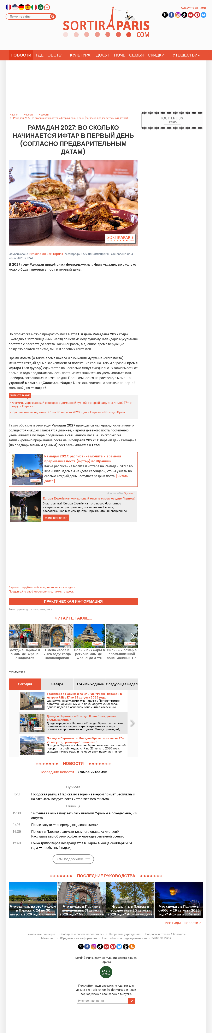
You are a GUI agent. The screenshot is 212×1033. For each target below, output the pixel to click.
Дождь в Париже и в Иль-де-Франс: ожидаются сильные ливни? (25, 654)
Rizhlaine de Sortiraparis (46, 254)
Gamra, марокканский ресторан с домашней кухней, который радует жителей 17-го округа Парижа (71, 404)
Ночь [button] (119, 55)
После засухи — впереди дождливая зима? (64, 824)
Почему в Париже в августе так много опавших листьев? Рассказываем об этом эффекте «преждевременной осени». (77, 834)
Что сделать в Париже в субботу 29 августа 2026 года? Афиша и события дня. (179, 910)
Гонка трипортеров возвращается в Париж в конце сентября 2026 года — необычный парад (82, 845)
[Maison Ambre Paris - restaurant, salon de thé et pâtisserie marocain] (73, 202)
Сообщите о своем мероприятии (81, 934)
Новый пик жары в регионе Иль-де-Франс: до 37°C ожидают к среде (89, 654)
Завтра (57, 684)
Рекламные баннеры (40, 934)
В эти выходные (90, 684)
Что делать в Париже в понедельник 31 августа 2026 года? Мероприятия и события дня (81, 910)
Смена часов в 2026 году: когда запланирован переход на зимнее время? (57, 654)
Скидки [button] (156, 55)
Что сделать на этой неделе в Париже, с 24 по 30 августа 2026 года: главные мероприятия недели (33, 910)
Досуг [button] (103, 55)
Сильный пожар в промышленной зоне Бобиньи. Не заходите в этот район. (122, 654)
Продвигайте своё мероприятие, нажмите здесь (41, 591)
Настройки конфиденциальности (124, 938)
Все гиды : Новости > (183, 922)
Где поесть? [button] (50, 55)
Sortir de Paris (161, 938)
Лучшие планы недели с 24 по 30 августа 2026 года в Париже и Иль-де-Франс (69, 412)
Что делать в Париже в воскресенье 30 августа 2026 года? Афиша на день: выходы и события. (130, 910)
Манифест (48, 938)
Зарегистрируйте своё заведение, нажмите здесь (42, 587)
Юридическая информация (79, 938)
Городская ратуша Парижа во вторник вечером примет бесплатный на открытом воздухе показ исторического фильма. (83, 796)
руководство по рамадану (34, 609)
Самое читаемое (92, 772)
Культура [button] (80, 55)
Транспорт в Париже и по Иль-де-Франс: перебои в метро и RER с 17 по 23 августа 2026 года (84, 696)
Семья (136, 55)
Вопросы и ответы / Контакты (165, 934)
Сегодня (25, 684)
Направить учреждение (125, 934)
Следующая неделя (122, 684)
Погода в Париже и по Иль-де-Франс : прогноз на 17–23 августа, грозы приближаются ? (85, 740)
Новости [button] (21, 55)
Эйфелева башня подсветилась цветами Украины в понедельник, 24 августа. (84, 815)
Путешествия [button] (185, 55)
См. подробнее (70, 859)
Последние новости (57, 772)
